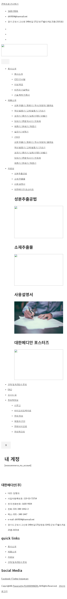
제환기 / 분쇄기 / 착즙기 (25, 126)
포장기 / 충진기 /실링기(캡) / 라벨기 (30, 116)
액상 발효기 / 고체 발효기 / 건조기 (29, 110)
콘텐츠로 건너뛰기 (10, 4)
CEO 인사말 (19, 79)
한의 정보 (18, 416)
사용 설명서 (19, 184)
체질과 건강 (19, 421)
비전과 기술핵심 (21, 89)
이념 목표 (18, 84)
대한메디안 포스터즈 (24, 189)
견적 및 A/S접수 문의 (17, 384)
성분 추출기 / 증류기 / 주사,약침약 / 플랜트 (33, 105)
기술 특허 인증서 (22, 95)
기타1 (17, 137)
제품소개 (12, 100)
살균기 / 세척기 (21, 131)
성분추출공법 (20, 173)
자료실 (11, 168)
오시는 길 (12, 395)
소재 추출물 (19, 179)
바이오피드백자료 (22, 410)
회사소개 (12, 68)
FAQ (10, 389)
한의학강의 (19, 431)
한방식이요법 (20, 426)
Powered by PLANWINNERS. (26, 586)
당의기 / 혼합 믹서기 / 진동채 (27, 121)
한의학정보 (13, 400)
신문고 (17, 405)
